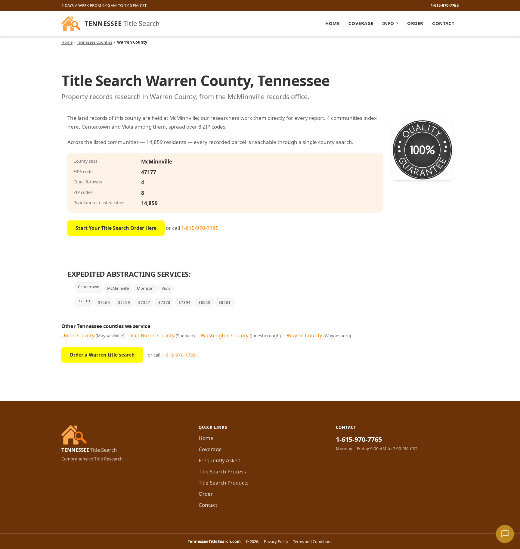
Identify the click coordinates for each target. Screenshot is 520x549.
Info (388, 23)
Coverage (360, 23)
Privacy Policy (276, 541)
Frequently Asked (219, 460)
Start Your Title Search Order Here (116, 228)
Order (415, 23)
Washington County (225, 335)
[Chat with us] (505, 534)
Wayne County (304, 335)
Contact (443, 23)
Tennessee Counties (94, 42)
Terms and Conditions (312, 541)
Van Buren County (152, 335)
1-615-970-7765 (445, 5)
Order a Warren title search (102, 354)
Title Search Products (224, 482)
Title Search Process (222, 471)
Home (332, 23)
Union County (77, 335)
